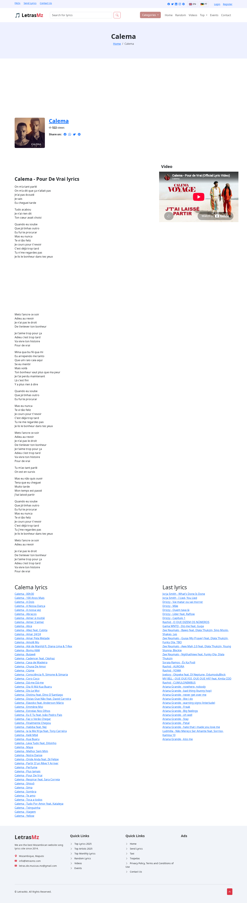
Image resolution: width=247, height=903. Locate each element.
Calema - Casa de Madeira (31, 662)
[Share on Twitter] (74, 134)
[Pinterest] (183, 4)
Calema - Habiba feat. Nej (31, 727)
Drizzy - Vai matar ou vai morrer (182, 602)
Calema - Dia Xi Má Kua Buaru (33, 686)
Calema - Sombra (25, 791)
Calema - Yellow (24, 816)
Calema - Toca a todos (28, 799)
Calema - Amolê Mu (27, 642)
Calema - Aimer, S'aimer (29, 622)
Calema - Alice (23, 626)
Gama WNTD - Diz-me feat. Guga (183, 626)
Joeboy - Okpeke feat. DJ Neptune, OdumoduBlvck (194, 674)
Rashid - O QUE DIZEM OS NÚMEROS (185, 622)
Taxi (132, 853)
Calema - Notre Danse (28, 755)
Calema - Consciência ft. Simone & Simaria (41, 674)
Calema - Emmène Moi (29, 707)
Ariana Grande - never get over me (184, 695)
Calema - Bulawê (25, 654)
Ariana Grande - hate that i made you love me (191, 727)
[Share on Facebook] (65, 134)
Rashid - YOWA (171, 670)
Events (214, 15)
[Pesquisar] (117, 15)
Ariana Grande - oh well (177, 715)
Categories (149, 15)
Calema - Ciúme (24, 670)
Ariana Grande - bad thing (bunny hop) (187, 691)
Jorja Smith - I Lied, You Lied (179, 598)
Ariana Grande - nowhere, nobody (184, 686)
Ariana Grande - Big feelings (180, 711)
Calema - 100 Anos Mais (30, 598)
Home (169, 15)
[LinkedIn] (176, 4)
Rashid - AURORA (173, 666)
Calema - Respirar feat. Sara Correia (37, 779)
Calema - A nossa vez (28, 610)
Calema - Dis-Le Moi (27, 691)
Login (217, 4)
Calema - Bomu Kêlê (27, 650)
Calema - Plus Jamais (27, 771)
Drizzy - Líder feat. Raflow (178, 614)
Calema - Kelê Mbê (26, 735)
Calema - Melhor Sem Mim (31, 751)
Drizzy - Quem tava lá (175, 610)
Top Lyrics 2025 (83, 843)
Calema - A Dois (24, 602)
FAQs (17, 3)
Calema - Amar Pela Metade (32, 638)
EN (194, 4)
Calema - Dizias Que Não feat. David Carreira (43, 699)
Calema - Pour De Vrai (28, 775)
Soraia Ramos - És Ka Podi (178, 662)
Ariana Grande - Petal (176, 723)
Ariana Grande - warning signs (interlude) (188, 703)
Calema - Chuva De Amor (30, 666)
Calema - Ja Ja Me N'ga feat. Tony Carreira (41, 731)
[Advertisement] (115, 90)
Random (180, 15)
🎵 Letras (29, 15)
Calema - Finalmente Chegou (33, 723)
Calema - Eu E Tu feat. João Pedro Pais (38, 715)
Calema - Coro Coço (27, 678)
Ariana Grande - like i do (177, 699)
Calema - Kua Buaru (27, 739)
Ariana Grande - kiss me (177, 739)
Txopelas (135, 858)
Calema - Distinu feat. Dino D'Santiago (39, 695)
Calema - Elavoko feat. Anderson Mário (39, 703)
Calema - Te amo (25, 795)
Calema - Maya (24, 747)
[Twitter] (172, 4)
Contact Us (46, 3)
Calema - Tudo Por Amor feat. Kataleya (39, 803)
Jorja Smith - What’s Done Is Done (183, 594)
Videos (193, 15)
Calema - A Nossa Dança (30, 606)
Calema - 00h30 (24, 594)
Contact (226, 15)
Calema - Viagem (25, 812)
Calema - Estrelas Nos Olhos (32, 711)
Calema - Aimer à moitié (30, 618)
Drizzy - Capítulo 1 (173, 618)
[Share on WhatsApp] (69, 134)
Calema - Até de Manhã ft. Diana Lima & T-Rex (43, 646)
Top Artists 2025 (83, 848)
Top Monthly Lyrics (84, 853)
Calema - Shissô (24, 783)
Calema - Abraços (26, 614)
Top (202, 15)
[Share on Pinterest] (79, 134)
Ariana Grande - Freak (176, 707)
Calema (59, 120)
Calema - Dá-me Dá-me (29, 682)
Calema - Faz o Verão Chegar (33, 719)
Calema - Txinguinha (27, 808)
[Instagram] (180, 4)
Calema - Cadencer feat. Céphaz (35, 658)
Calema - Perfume (26, 767)
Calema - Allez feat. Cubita (31, 630)
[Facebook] (169, 4)
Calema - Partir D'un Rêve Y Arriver (36, 763)
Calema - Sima (23, 787)
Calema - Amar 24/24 (28, 634)
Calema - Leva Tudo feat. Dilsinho (35, 743)
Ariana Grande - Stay (175, 719)
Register (227, 4)
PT (205, 4)
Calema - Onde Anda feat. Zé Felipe (37, 759)
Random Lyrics (82, 858)
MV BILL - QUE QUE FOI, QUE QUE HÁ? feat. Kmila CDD (196, 678)
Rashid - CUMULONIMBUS (179, 682)
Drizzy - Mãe (170, 606)
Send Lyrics (30, 3)
